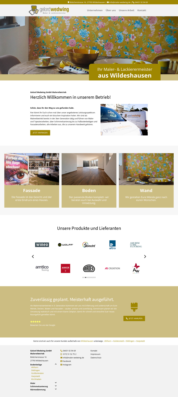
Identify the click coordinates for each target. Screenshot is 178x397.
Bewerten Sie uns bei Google (42, 325)
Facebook (67, 361)
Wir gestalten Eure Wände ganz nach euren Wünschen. (146, 198)
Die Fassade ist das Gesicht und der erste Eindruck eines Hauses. (32, 198)
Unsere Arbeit (126, 10)
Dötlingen (130, 341)
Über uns (111, 10)
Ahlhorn (107, 341)
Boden (89, 190)
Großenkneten (37, 373)
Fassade (31, 190)
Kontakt (141, 10)
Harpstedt (140, 341)
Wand (146, 190)
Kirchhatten (36, 379)
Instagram (67, 364)
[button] (40, 132)
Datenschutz (96, 357)
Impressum (95, 354)
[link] (56, 364)
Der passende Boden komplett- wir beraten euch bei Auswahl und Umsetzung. (89, 200)
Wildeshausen (87, 341)
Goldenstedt (118, 341)
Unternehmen (95, 10)
